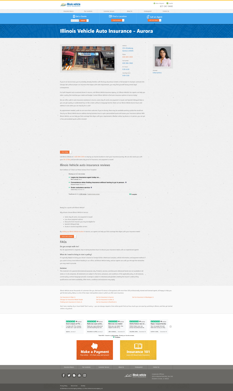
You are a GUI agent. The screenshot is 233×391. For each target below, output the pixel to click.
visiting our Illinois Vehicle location (73, 231)
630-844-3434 (127, 57)
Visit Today (65, 152)
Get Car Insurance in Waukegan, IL (143, 297)
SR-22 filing (67, 159)
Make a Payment (159, 3)
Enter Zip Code (74, 20)
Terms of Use (74, 385)
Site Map (83, 385)
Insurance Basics (69, 11)
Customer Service (109, 11)
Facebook (63, 375)
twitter (69, 375)
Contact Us (166, 11)
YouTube (79, 375)
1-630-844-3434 (78, 157)
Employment (148, 11)
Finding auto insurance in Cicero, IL (71, 302)
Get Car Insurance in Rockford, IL (106, 302)
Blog (74, 375)
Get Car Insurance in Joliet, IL (105, 299)
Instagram (84, 375)
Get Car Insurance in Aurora (105, 297)
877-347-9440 (166, 6)
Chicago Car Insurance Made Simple (71, 299)
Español (171, 3)
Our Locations (88, 11)
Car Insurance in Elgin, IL (67, 297)
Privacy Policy (63, 385)
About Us (129, 11)
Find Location (117, 20)
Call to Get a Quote (67, 236)
